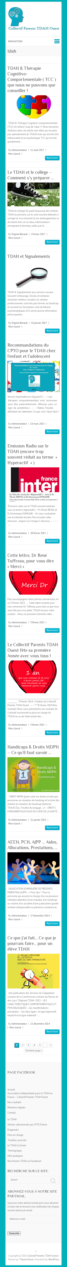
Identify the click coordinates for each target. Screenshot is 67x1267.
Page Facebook (21, 1072)
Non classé (14, 153)
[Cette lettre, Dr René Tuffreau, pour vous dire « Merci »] (33, 582)
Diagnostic (13, 1129)
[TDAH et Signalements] (33, 274)
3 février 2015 (37, 622)
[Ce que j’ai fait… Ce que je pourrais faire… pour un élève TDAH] (33, 971)
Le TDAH (12, 1119)
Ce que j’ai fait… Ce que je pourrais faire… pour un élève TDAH (31, 943)
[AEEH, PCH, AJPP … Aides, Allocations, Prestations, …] (33, 868)
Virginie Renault (20, 234)
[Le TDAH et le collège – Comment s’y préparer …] (33, 194)
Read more (52, 157)
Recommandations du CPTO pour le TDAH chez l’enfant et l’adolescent (31, 351)
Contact (11, 1112)
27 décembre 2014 (40, 915)
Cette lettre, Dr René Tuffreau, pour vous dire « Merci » (30, 561)
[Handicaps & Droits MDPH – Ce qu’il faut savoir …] (33, 774)
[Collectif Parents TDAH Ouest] (33, 19)
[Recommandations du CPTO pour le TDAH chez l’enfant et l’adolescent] (33, 376)
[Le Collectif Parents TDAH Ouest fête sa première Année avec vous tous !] (33, 676)
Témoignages (14, 1150)
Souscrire (14, 1233)
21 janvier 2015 (38, 819)
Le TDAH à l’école (16, 1145)
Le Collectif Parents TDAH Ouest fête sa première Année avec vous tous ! (32, 650)
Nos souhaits (14, 1102)
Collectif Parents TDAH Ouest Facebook (33, 1249)
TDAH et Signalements (28, 256)
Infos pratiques (15, 1155)
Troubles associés (17, 1140)
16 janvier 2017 (39, 322)
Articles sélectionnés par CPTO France (27, 1124)
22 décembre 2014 (40, 1023)
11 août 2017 (37, 150)
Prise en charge (15, 1135)
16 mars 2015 (37, 423)
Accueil (11, 1089)
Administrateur (19, 150)
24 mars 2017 (38, 234)
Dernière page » (33, 1050)
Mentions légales (16, 1107)
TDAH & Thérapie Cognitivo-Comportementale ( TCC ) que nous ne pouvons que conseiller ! (31, 79)
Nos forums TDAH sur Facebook (24, 1161)
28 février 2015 (38, 533)
